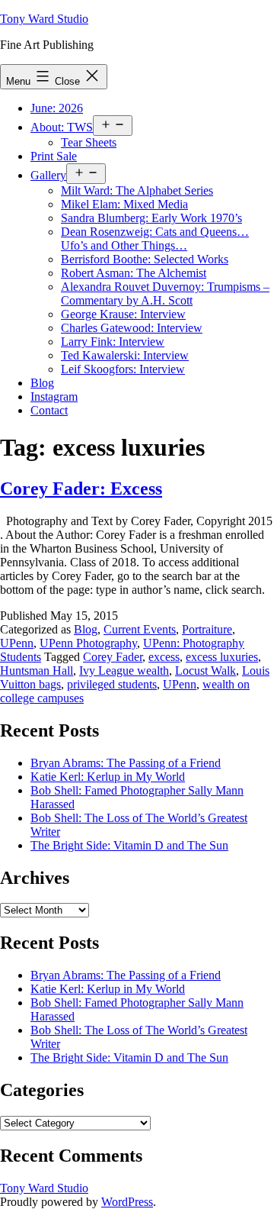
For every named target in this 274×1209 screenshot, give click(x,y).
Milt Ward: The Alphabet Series (137, 190)
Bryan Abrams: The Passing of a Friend (125, 762)
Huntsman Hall (36, 670)
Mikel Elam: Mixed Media (124, 204)
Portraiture (207, 629)
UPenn (16, 643)
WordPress (127, 1201)
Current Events (140, 629)
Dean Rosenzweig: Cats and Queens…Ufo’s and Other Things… (155, 238)
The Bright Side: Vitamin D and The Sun (129, 845)
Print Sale (53, 156)
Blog (42, 382)
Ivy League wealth (124, 670)
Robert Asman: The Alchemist (133, 272)
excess (164, 656)
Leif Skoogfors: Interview (123, 369)
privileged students (112, 684)
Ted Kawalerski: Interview (125, 355)
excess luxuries (222, 656)
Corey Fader (112, 656)
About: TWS (61, 127)
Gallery (48, 175)
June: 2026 (56, 108)
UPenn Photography (88, 643)
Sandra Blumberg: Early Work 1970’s (151, 217)
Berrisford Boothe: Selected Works (144, 259)
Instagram (54, 396)
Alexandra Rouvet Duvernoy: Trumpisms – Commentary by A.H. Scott (165, 293)
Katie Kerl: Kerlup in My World (107, 776)
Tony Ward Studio (44, 18)
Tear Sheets (88, 142)
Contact (49, 410)
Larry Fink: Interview (112, 341)
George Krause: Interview (123, 314)
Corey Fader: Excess (81, 488)
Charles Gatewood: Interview (131, 327)
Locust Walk (205, 670)
